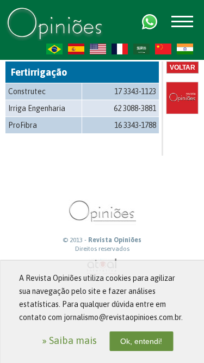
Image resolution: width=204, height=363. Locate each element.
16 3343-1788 (135, 125)
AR (141, 49)
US (98, 49)
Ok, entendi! (141, 341)
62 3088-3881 (135, 108)
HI (185, 49)
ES (76, 49)
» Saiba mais (69, 340)
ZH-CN (163, 49)
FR (120, 49)
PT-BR (54, 49)
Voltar (182, 67)
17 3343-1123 (135, 91)
